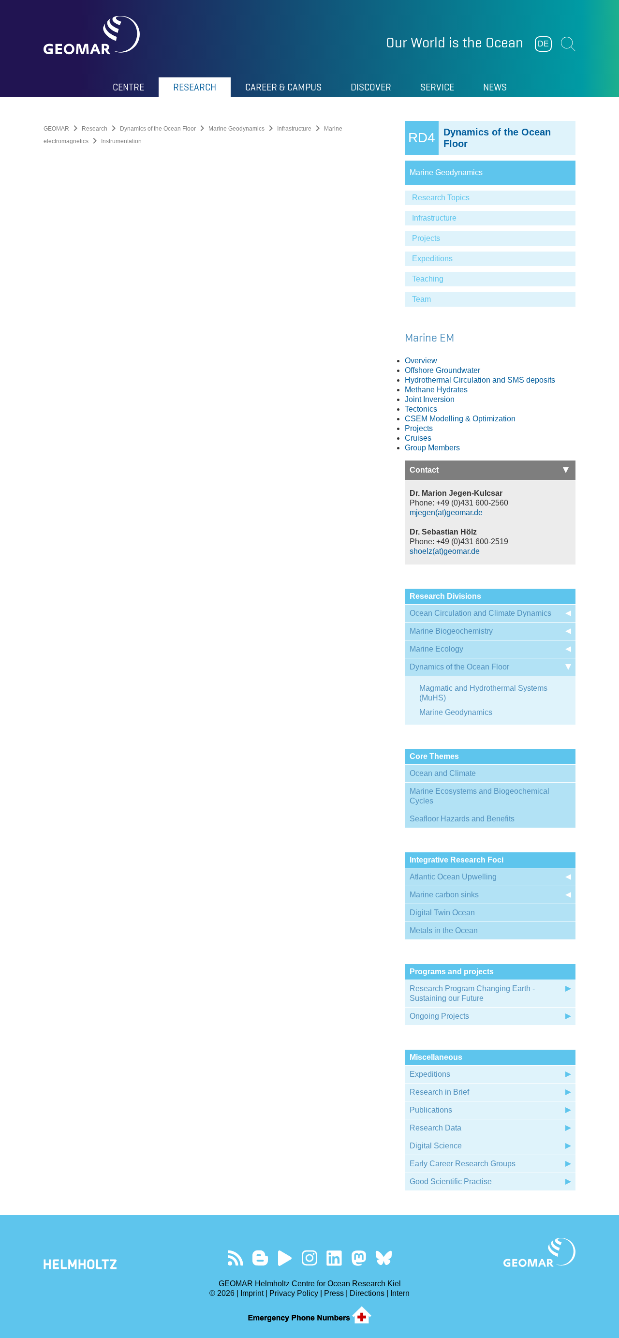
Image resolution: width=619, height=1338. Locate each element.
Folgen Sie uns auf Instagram (309, 1257)
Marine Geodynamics (236, 128)
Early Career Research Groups (463, 1164)
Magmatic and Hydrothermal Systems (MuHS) (483, 693)
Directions (367, 1293)
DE (543, 44)
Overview (421, 361)
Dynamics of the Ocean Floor (158, 128)
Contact (424, 470)
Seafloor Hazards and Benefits (462, 819)
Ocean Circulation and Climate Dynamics (480, 613)
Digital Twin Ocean (442, 912)
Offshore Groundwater (442, 370)
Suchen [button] (568, 44)
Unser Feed (235, 1257)
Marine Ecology (436, 649)
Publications (431, 1110)
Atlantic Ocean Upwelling (453, 877)
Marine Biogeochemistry (451, 631)
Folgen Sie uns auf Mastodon (359, 1257)
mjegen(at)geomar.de (446, 512)
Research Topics (441, 197)
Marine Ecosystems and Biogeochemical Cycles (479, 796)
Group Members (432, 448)
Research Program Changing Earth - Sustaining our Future (472, 993)
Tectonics (421, 409)
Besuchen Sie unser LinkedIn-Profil (334, 1257)
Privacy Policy (293, 1293)
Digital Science (436, 1146)
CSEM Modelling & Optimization (460, 419)
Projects (426, 238)
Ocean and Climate (443, 773)
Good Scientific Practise (451, 1181)
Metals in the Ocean (444, 930)
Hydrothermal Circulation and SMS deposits (480, 380)
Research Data (435, 1128)
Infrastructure (294, 128)
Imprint (252, 1293)
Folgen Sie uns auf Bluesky (383, 1257)
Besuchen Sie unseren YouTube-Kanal (285, 1257)
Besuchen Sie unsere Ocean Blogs (260, 1257)
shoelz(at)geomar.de (445, 551)
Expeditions (432, 258)
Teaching (427, 279)
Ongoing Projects (439, 1016)
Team (421, 299)
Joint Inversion (430, 399)
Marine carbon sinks (444, 895)
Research (94, 128)
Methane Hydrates (436, 390)
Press (334, 1293)
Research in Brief (439, 1092)
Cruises (418, 438)
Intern (400, 1293)
